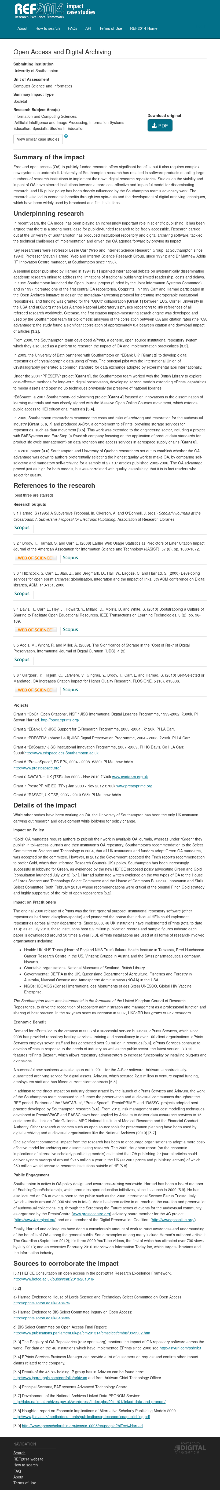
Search (19, 1452)
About (22, 28)
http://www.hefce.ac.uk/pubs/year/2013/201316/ (53, 1279)
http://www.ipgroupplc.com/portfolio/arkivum (50, 1377)
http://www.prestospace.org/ (37, 767)
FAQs (72, 28)
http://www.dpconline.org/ (173, 1219)
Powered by (190, 1443)
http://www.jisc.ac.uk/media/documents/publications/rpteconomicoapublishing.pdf (81, 1416)
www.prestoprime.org (134, 785)
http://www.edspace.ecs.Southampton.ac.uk (61, 752)
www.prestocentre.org (91, 1213)
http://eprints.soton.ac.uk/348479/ (41, 1302)
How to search (47, 28)
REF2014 (53, 10)
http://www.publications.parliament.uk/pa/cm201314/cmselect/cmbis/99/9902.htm (81, 1332)
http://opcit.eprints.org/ (60, 719)
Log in (201, 26)
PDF (162, 125)
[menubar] (87, 28)
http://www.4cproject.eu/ (35, 1219)
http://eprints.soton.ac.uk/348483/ (41, 1317)
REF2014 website (28, 1459)
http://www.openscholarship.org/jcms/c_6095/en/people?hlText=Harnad (82, 1425)
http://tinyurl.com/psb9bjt (180, 1347)
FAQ (17, 1471)
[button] (66, 136)
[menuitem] (22, 28)
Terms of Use (110, 28)
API (88, 28)
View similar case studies (38, 139)
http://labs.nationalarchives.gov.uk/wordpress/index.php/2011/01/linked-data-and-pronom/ (89, 1401)
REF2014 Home (143, 28)
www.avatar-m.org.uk (130, 776)
